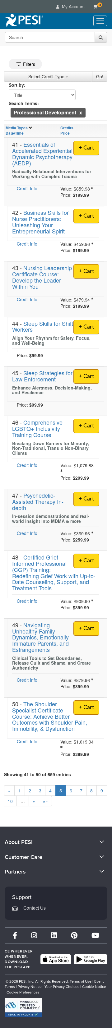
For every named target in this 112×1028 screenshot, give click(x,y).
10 (10, 801)
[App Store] (55, 959)
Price (65, 133)
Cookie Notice (94, 986)
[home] (24, 21)
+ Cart (86, 148)
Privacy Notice (30, 986)
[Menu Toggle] (100, 21)
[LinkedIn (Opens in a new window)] (53, 935)
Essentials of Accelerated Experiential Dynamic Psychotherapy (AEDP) (42, 153)
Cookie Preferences (23, 992)
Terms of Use (80, 981)
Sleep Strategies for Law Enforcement (42, 376)
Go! (99, 76)
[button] (81, 112)
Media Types (17, 128)
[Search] (101, 37)
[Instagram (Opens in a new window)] (34, 935)
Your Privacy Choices (61, 986)
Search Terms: (24, 103)
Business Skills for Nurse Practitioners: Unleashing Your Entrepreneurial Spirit (40, 221)
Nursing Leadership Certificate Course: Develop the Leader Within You (42, 277)
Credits (66, 128)
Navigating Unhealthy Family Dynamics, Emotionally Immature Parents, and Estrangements (40, 637)
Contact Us (34, 908)
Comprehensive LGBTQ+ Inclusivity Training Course (37, 428)
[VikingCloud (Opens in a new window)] (23, 1007)
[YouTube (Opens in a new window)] (95, 935)
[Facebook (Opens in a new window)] (15, 935)
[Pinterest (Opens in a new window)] (74, 935)
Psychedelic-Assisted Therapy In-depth (37, 501)
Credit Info (27, 188)
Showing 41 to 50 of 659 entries (37, 774)
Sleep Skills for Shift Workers (42, 326)
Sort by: (17, 85)
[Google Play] (90, 959)
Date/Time (15, 133)
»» (45, 801)
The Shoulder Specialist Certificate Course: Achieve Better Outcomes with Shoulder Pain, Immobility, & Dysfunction (49, 716)
